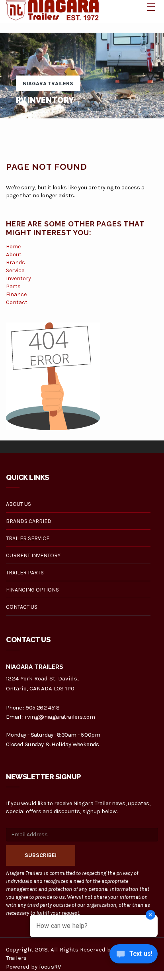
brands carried (28, 521)
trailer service (27, 538)
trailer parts (25, 572)
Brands (15, 262)
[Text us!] (133, 955)
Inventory (18, 278)
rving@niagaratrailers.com (60, 716)
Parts (13, 286)
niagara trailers (48, 83)
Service (15, 270)
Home (13, 246)
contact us (21, 606)
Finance (16, 294)
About (13, 254)
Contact (16, 302)
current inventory (33, 555)
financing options (32, 589)
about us (18, 504)
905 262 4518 (42, 707)
